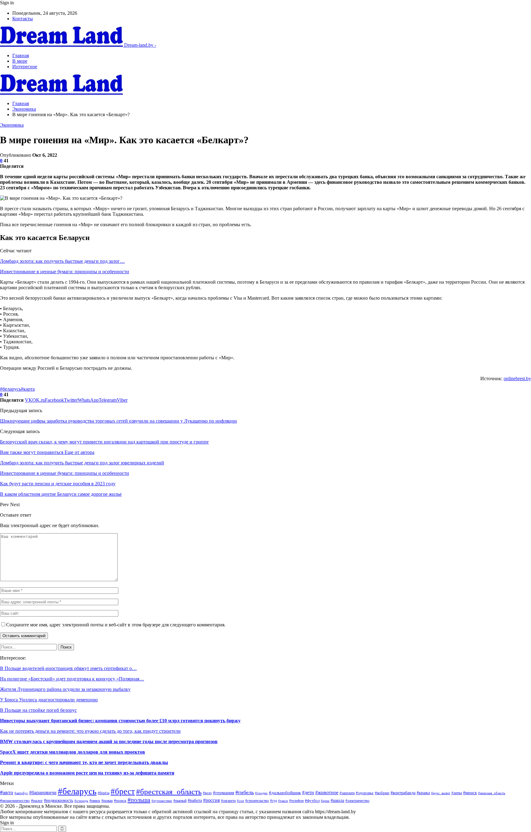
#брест (123, 791)
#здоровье (365, 793)
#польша (139, 799)
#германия (223, 792)
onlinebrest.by (517, 378)
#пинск (94, 800)
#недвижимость (58, 800)
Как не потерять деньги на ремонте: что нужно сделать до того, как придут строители (90, 731)
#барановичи (43, 792)
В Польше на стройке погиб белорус (38, 710)
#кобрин (382, 793)
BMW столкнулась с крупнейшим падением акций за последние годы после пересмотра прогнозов (109, 741)
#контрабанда (403, 793)
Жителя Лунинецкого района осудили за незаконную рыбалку (65, 689)
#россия (211, 800)
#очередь (81, 800)
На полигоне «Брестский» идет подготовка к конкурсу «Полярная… (72, 678)
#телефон (296, 800)
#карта (28, 389)
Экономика (12, 125)
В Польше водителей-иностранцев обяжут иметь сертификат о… (68, 668)
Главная (20, 55)
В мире (19, 61)
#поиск (120, 800)
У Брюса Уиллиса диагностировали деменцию (49, 699)
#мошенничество (15, 800)
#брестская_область (169, 791)
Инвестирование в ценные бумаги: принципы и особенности (64, 271)
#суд (273, 800)
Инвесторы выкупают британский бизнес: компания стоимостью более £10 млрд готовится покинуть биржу (120, 720)
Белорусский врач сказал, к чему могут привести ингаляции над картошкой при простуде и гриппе (104, 441)
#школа (337, 800)
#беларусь (10, 389)
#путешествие (161, 800)
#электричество (357, 800)
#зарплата (347, 793)
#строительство (257, 800)
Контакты (22, 18)
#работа (195, 800)
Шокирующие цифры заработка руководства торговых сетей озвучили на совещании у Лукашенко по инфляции (118, 421)
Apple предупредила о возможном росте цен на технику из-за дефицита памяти (87, 772)
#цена (325, 800)
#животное (326, 792)
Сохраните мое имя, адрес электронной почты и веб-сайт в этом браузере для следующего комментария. (116, 624)
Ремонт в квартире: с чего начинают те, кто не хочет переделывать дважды (84, 762)
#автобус (21, 793)
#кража (423, 792)
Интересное (24, 66)
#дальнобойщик (285, 792)
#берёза (103, 793)
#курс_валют (440, 793)
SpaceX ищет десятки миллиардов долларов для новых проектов (72, 752)
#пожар (107, 801)
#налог (37, 800)
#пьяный (180, 800)
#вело (207, 793)
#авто (6, 792)
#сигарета (228, 800)
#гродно (261, 793)
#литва (456, 793)
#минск (470, 792)
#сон (240, 800)
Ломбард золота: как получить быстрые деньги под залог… (62, 261)
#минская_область (491, 793)
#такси (283, 800)
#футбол (312, 800)
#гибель (244, 792)
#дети (308, 792)
